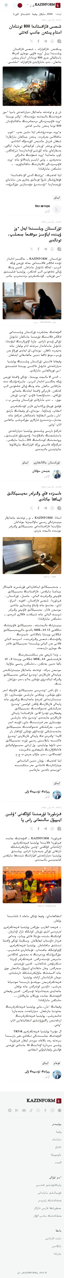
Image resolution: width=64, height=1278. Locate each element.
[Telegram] (45, 42)
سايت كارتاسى (53, 1239)
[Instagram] (59, 42)
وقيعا (34, 14)
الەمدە (58, 1163)
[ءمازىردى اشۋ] (6, 5)
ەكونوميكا (56, 1155)
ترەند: (58, 14)
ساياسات (56, 1140)
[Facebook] (38, 42)
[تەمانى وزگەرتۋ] (17, 5)
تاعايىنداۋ (25, 14)
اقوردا (16, 14)
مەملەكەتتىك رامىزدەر (49, 1201)
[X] (31, 42)
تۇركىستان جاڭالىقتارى (47, 463)
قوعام (57, 1064)
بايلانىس (56, 1247)
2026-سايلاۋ (46, 14)
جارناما (57, 1254)
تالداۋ (58, 1148)
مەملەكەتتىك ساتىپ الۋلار (47, 1216)
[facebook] (45, 1110)
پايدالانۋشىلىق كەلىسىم (48, 1186)
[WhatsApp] (52, 42)
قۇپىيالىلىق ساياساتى (49, 1193)
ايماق (57, 198)
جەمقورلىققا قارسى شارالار (47, 1209)
